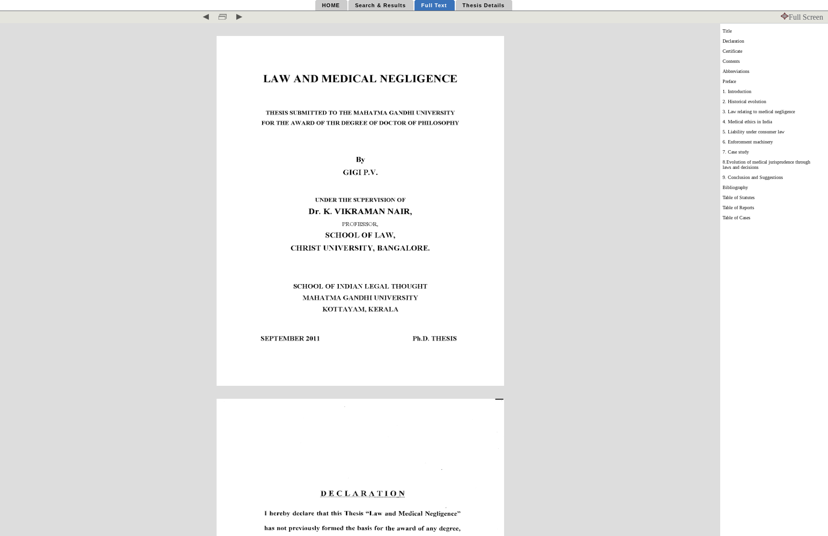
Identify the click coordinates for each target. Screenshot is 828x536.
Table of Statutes (739, 197)
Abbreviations (736, 71)
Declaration (733, 41)
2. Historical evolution (744, 101)
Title (727, 31)
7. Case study (736, 152)
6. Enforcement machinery (748, 141)
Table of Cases (736, 217)
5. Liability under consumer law (753, 131)
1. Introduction (737, 91)
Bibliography (735, 187)
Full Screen (806, 17)
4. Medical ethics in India (747, 121)
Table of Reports (738, 207)
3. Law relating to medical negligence (759, 111)
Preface (729, 81)
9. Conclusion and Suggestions (753, 177)
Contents (731, 61)
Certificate (732, 51)
